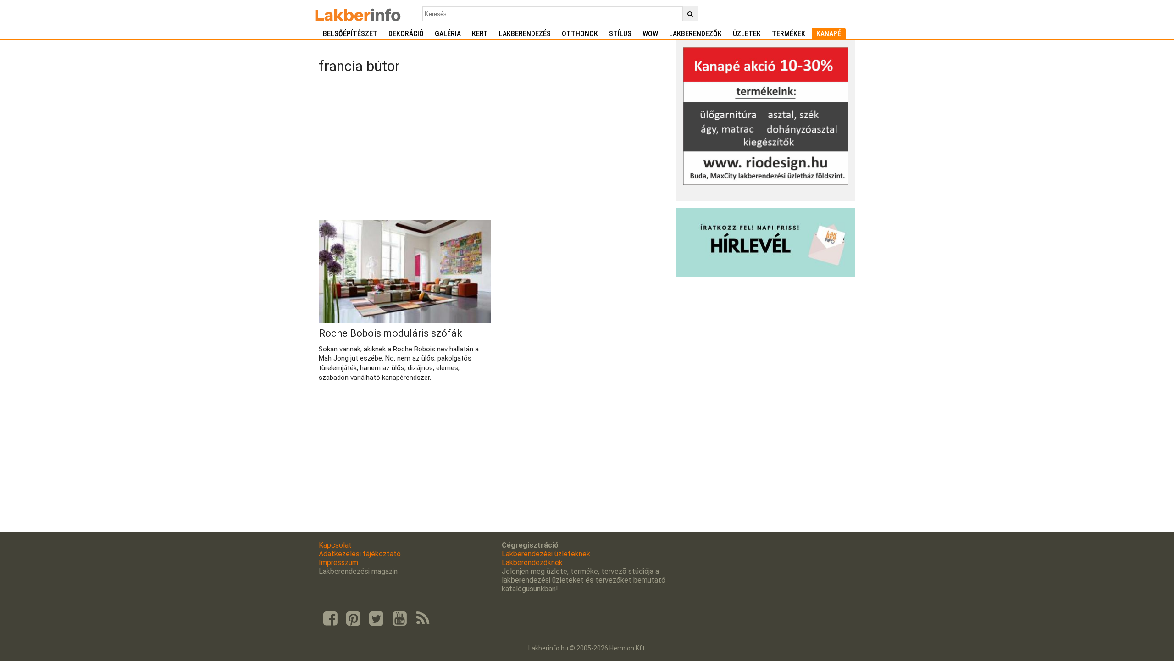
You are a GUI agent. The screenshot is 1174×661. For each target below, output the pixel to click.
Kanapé (828, 33)
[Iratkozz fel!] (765, 274)
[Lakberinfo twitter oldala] (376, 618)
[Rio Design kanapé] (765, 182)
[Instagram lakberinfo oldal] (353, 618)
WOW (650, 33)
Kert (480, 33)
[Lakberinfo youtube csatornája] (399, 618)
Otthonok (580, 33)
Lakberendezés (525, 33)
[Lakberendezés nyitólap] (358, 14)
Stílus (620, 33)
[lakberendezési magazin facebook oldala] (330, 618)
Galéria (448, 33)
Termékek (788, 33)
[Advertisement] (494, 148)
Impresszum (338, 562)
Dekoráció (406, 33)
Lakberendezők (695, 33)
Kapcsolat (335, 545)
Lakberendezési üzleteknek (546, 554)
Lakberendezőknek (532, 562)
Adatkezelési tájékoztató (360, 554)
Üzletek (747, 33)
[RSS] (422, 618)
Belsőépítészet (350, 33)
